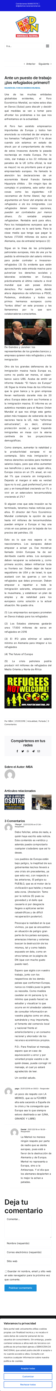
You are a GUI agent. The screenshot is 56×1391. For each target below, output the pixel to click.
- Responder (44, 1088)
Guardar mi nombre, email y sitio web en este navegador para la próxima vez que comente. (27, 1275)
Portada (42, 721)
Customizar (28, 1376)
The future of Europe (21, 654)
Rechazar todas (28, 1384)
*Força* (18, 824)
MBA (10, 721)
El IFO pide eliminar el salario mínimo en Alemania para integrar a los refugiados (28, 642)
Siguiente (44, 63)
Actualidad (32, 721)
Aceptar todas (28, 1368)
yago (17, 1088)
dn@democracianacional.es (28, 6)
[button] (6, 802)
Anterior (31, 63)
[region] (28, 1355)
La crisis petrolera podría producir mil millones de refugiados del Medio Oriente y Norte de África (28, 665)
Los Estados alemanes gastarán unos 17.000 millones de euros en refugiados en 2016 (28, 627)
